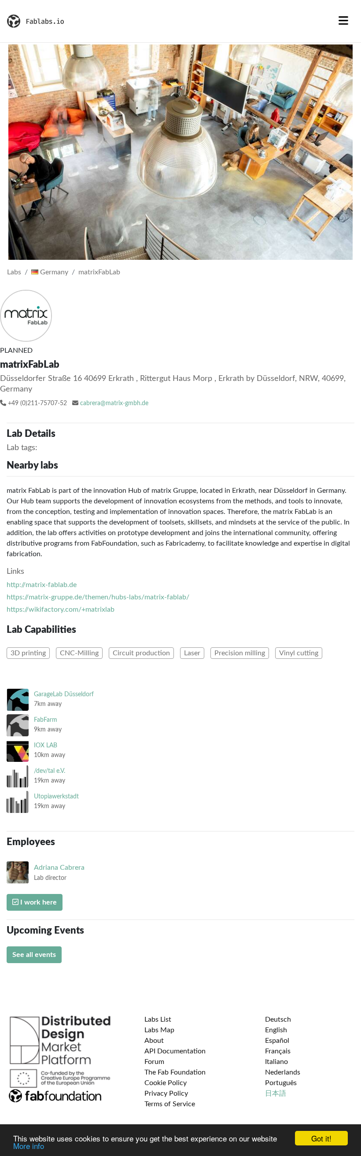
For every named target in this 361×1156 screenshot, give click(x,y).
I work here (37, 902)
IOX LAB (45, 745)
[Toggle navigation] (343, 21)
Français (278, 1051)
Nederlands (282, 1072)
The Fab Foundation (175, 1072)
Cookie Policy (165, 1082)
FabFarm (45, 719)
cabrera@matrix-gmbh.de (114, 403)
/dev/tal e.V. (49, 771)
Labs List (157, 1019)
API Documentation (175, 1051)
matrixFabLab (99, 272)
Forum (154, 1061)
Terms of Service (169, 1104)
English (276, 1030)
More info (28, 1145)
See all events (34, 954)
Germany (53, 272)
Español (277, 1040)
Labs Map (159, 1030)
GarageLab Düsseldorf (64, 694)
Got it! (321, 1138)
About (154, 1040)
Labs (14, 272)
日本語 (275, 1093)
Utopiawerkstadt (56, 796)
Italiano (276, 1061)
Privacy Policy (166, 1093)
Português (281, 1082)
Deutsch (278, 1019)
